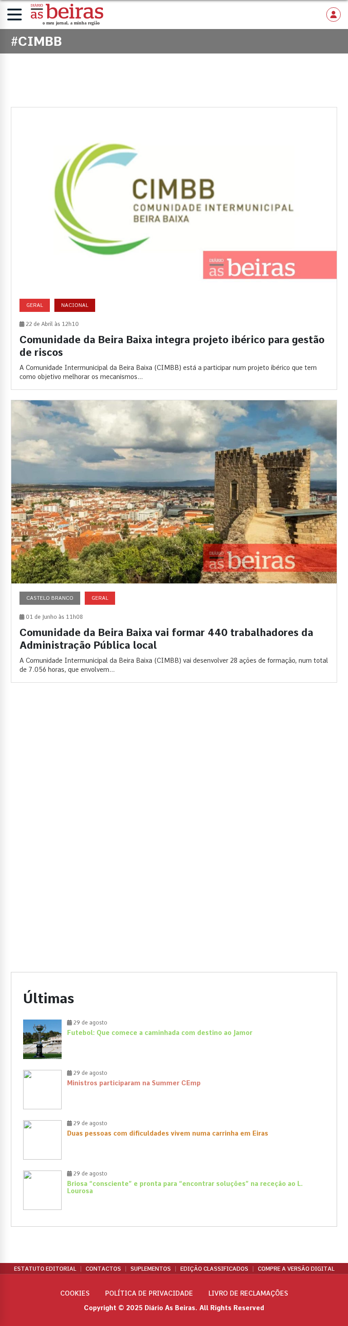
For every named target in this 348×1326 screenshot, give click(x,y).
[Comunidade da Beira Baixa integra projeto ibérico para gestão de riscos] (174, 248)
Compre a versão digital (296, 1269)
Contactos (103, 1269)
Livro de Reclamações (248, 1293)
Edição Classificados (214, 1269)
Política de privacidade (149, 1293)
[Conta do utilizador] (333, 14)
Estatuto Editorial (45, 1269)
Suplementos (150, 1269)
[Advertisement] (174, 767)
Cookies (75, 1293)
